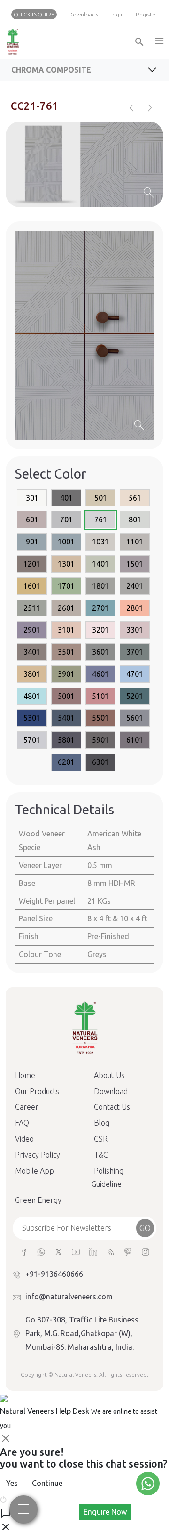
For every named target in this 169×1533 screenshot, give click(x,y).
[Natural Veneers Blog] (110, 1251)
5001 (66, 696)
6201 (66, 762)
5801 (66, 740)
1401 (100, 564)
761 (100, 519)
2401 (134, 586)
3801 (31, 674)
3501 (66, 652)
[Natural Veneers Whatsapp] (41, 1251)
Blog (101, 1123)
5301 (31, 718)
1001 (66, 541)
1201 (31, 564)
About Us (109, 1075)
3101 (66, 629)
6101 (134, 740)
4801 (31, 696)
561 (135, 498)
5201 (134, 696)
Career (26, 1107)
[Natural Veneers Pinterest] (128, 1251)
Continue (47, 1483)
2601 (66, 608)
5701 (31, 740)
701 (66, 519)
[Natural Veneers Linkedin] (93, 1251)
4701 (134, 674)
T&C (101, 1155)
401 (66, 498)
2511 (31, 608)
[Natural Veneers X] (58, 1251)
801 (135, 519)
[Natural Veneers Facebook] (23, 1251)
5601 (134, 718)
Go (145, 1228)
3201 (100, 629)
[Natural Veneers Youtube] (75, 1251)
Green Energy (38, 1200)
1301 (66, 564)
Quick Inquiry (34, 14)
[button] (158, 42)
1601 (31, 586)
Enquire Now (105, 1512)
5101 (100, 696)
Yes (12, 1483)
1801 (100, 586)
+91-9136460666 (54, 1274)
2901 (31, 629)
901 (32, 541)
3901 (66, 674)
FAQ (22, 1123)
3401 (31, 652)
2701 (100, 608)
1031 (100, 541)
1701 (66, 586)
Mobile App (34, 1171)
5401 (66, 718)
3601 (100, 652)
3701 (134, 652)
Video (24, 1139)
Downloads (83, 14)
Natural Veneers (75, 1374)
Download (111, 1091)
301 (32, 498)
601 (32, 519)
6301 (100, 762)
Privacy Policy (37, 1155)
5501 (100, 718)
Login (116, 14)
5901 (100, 740)
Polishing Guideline (107, 1178)
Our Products (37, 1091)
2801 (134, 608)
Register (147, 14)
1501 (134, 564)
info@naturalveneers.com (69, 1296)
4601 (100, 674)
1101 (134, 541)
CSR (101, 1139)
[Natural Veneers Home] (84, 1027)
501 (100, 498)
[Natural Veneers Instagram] (145, 1251)
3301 (134, 629)
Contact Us (112, 1107)
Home (25, 1075)
